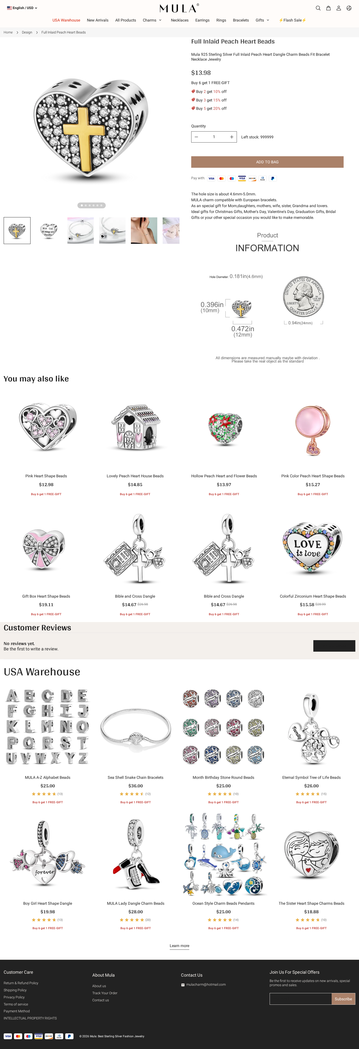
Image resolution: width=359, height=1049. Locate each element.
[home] (179, 7)
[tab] (82, 205)
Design (27, 32)
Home (8, 32)
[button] (17, 230)
